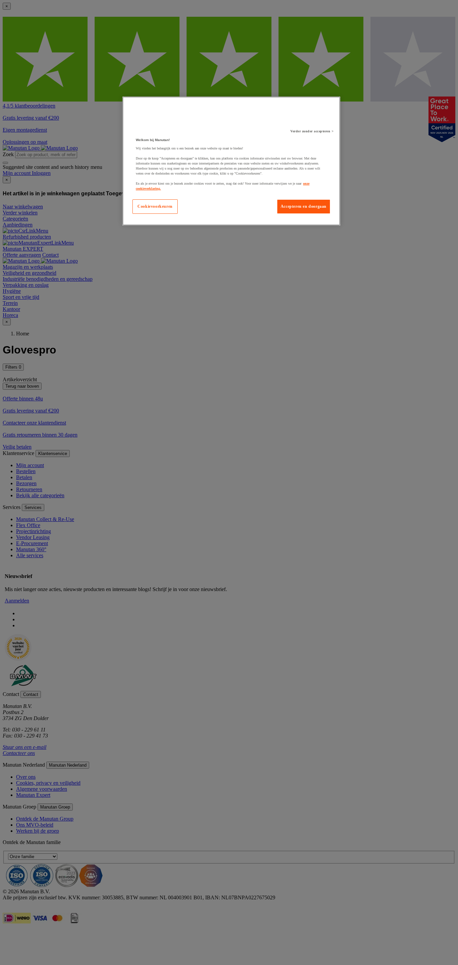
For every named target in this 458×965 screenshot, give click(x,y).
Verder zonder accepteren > (312, 131)
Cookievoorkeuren (155, 206)
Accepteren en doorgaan (304, 206)
